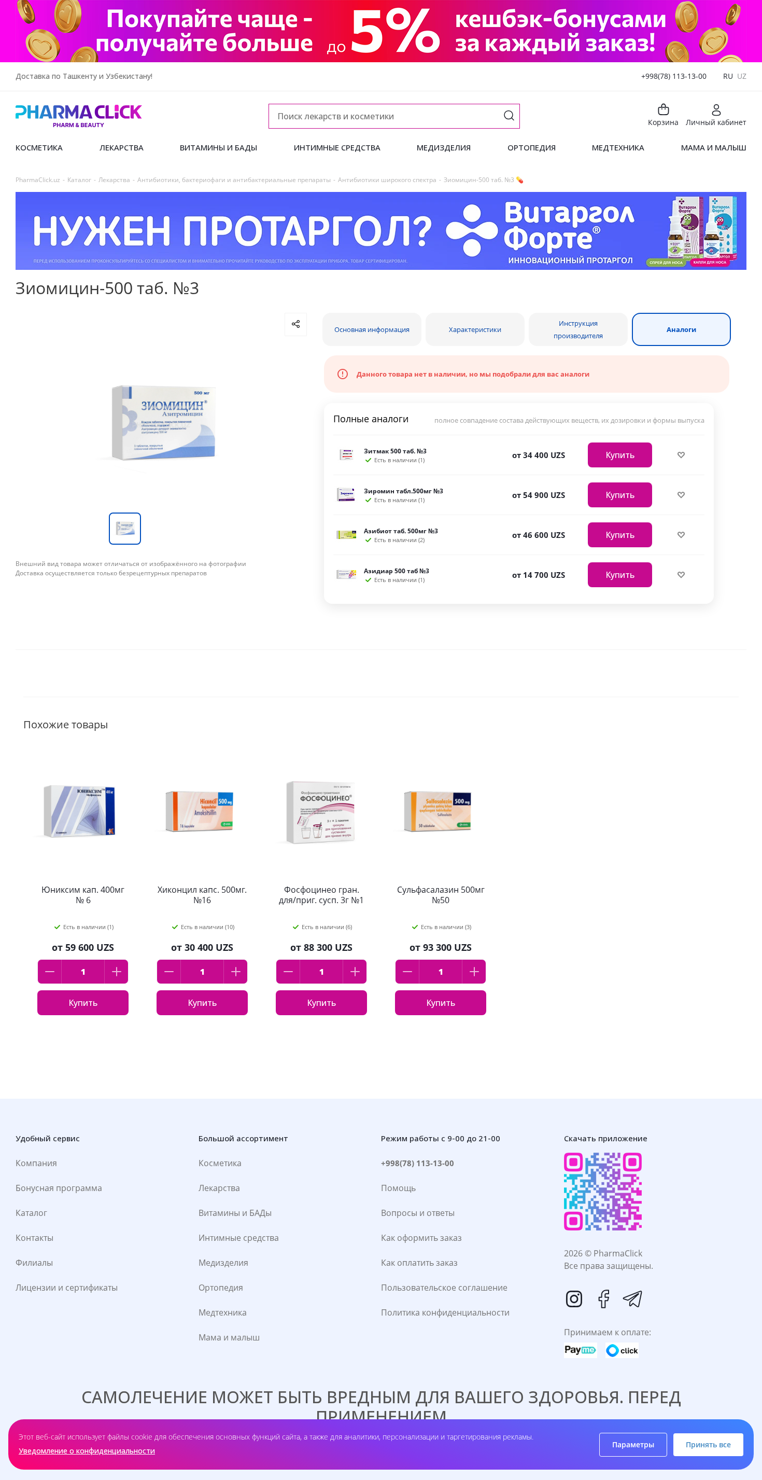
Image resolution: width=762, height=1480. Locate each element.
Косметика (220, 1163)
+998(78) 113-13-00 (674, 76)
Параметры (633, 1444)
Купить (619, 455)
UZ (741, 76)
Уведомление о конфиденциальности (87, 1451)
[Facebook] (603, 1299)
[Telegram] (632, 1299)
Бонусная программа (59, 1188)
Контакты (34, 1237)
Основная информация (372, 329)
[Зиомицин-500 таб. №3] (161, 424)
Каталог (31, 1213)
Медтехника (223, 1312)
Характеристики (475, 329)
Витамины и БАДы (235, 1213)
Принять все (708, 1444)
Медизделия (223, 1262)
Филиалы (34, 1262)
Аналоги (681, 329)
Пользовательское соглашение (444, 1287)
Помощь (398, 1188)
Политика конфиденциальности (445, 1312)
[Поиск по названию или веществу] (509, 116)
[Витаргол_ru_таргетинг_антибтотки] (381, 231)
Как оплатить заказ (419, 1262)
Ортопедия (221, 1287)
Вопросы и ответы (418, 1213)
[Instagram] (574, 1299)
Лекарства (219, 1188)
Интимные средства (239, 1237)
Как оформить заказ (421, 1237)
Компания (36, 1163)
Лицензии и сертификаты (67, 1287)
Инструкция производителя (578, 329)
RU (728, 76)
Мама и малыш (229, 1337)
